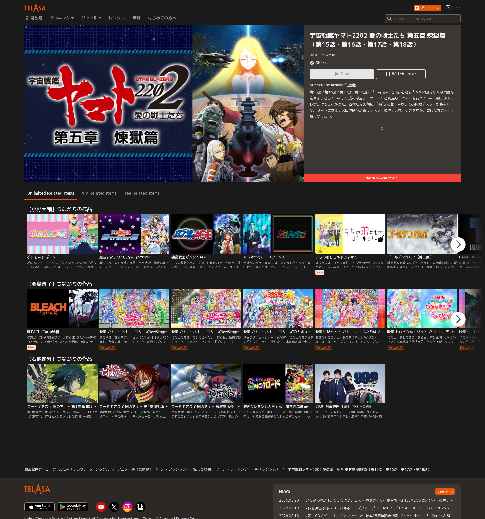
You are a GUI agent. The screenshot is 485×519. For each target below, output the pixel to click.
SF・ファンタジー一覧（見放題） (187, 469)
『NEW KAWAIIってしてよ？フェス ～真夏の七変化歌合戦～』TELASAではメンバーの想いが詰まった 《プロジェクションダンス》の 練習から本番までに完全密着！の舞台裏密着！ (379, 500)
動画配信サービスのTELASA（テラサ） (55, 469)
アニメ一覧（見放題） (135, 469)
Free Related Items (141, 193)
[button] (427, 8)
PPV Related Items (98, 193)
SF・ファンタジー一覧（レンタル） (251, 469)
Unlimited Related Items (50, 193)
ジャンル (102, 469)
